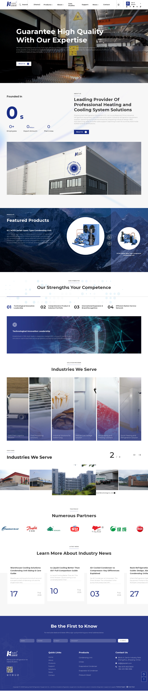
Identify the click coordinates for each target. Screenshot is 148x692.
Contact (106, 5)
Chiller (81, 663)
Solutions (52, 671)
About (59, 5)
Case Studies (71, 5)
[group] (49, 583)
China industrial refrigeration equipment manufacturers (69, 688)
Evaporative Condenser (88, 668)
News (95, 5)
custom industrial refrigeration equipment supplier (101, 688)
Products (47, 5)
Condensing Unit (85, 659)
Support (85, 5)
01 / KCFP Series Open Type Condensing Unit (29, 230)
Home (37, 5)
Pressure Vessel (85, 676)
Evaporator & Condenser (88, 672)
